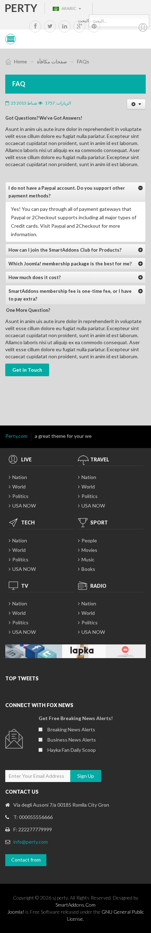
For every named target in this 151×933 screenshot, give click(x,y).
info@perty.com (30, 842)
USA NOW (24, 506)
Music (87, 559)
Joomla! (15, 912)
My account (143, 27)
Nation (19, 477)
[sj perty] (21, 8)
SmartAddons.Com (75, 905)
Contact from (26, 860)
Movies (89, 550)
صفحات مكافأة (52, 61)
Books (88, 569)
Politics (20, 496)
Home (20, 61)
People (89, 540)
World (19, 487)
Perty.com (16, 436)
